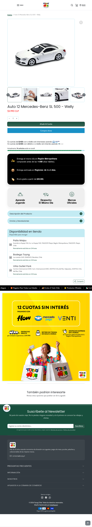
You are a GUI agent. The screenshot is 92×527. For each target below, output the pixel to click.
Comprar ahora (46, 131)
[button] (20, 5)
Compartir (80, 281)
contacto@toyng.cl (18, 456)
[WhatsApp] (50, 497)
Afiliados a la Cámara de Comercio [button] (24, 485)
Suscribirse (79, 426)
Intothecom (54, 505)
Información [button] (13, 472)
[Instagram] (42, 497)
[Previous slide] (9, 401)
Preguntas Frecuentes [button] (19, 466)
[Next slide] (83, 94)
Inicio (9, 15)
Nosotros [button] (12, 479)
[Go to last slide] (8, 94)
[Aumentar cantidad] (17, 118)
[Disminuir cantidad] (9, 118)
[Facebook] (46, 497)
